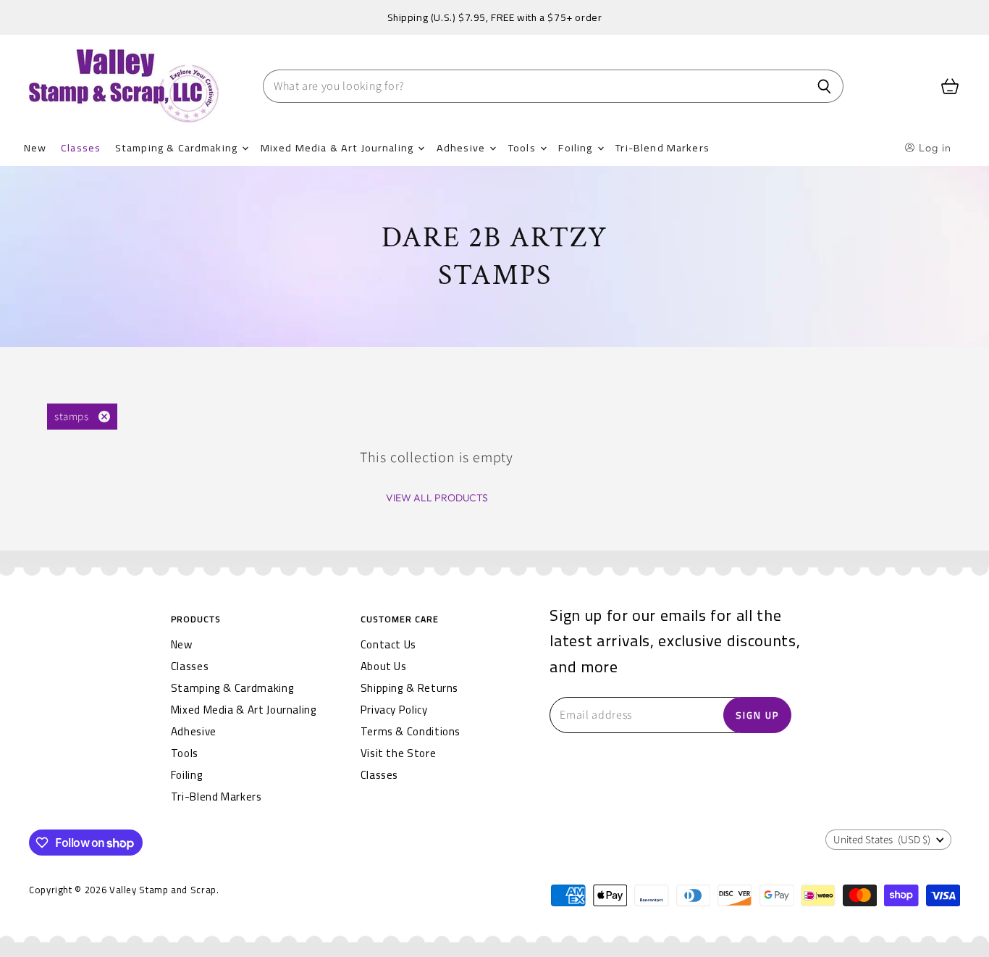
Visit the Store (399, 753)
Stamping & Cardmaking (177, 147)
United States (881, 840)
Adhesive (462, 147)
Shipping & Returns (410, 687)
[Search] (824, 86)
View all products (437, 497)
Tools (523, 147)
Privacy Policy (394, 709)
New (35, 147)
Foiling (576, 147)
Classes (81, 147)
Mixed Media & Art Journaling (338, 147)
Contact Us (388, 644)
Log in (933, 147)
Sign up (757, 715)
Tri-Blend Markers (662, 147)
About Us (384, 666)
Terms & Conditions (411, 731)
